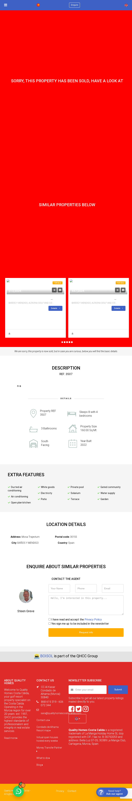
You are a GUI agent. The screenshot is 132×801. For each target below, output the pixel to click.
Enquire (74, 5)
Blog (39, 764)
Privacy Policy (93, 619)
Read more (10, 738)
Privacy (60, 791)
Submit (118, 689)
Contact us (42, 720)
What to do (42, 758)
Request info (86, 632)
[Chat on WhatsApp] (18, 791)
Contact (72, 791)
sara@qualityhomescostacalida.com (61, 713)
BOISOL (46, 656)
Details (54, 308)
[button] (77, 718)
